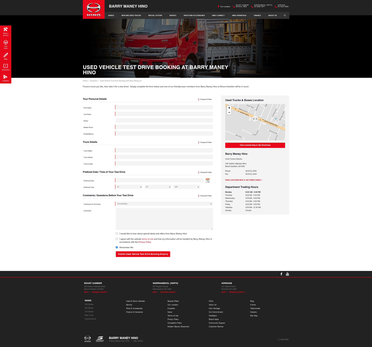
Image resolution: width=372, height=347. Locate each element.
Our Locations (225, 6)
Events (253, 305)
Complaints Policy (175, 323)
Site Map (253, 316)
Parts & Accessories (134, 308)
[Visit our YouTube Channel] (288, 274)
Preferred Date (89, 181)
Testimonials (255, 308)
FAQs (211, 301)
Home (85, 81)
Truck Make (88, 151)
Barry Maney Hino (128, 6)
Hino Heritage (214, 308)
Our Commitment (216, 312)
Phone (86, 121)
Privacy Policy (144, 242)
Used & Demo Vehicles (135, 301)
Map (86, 292)
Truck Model (88, 157)
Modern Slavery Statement (178, 326)
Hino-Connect (218, 15)
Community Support (217, 323)
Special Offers (155, 15)
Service (172, 15)
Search (284, 15)
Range (111, 15)
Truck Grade (88, 164)
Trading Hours (99, 292)
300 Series (89, 304)
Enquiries (94, 81)
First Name (87, 108)
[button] (255, 119)
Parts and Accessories (194, 15)
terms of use (147, 239)
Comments (87, 211)
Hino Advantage (239, 15)
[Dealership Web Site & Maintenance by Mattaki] (283, 339)
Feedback (213, 316)
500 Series (89, 308)
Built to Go (89, 315)
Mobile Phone (88, 127)
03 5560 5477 (263, 6)
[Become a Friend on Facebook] (281, 274)
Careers (253, 312)
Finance (257, 15)
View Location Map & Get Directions (255, 145)
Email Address (89, 134)
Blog (252, 301)
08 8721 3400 (242, 6)
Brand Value (214, 319)
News (170, 312)
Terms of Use (173, 316)
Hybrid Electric (90, 319)
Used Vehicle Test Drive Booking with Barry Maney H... (121, 81)
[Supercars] (100, 339)
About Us (272, 15)
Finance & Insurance (134, 312)
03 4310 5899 (283, 6)
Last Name (87, 114)
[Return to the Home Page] (88, 339)
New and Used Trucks (131, 15)
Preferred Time (89, 187)
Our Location (173, 305)
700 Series (89, 311)
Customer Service (216, 326)
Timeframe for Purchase (92, 204)
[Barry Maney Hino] (94, 9)
